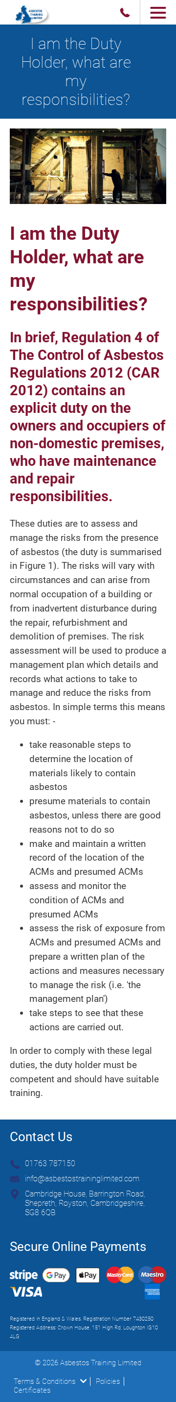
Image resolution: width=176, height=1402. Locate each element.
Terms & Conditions (44, 1381)
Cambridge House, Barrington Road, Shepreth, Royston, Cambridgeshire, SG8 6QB (85, 1203)
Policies (108, 1381)
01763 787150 (50, 1163)
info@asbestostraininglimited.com (82, 1178)
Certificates (32, 1390)
